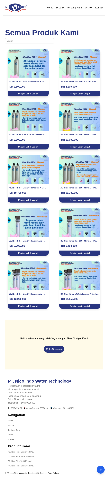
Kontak (99, 7)
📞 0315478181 (15, 408)
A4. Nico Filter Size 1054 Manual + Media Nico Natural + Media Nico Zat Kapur (22, 466)
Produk (60, 7)
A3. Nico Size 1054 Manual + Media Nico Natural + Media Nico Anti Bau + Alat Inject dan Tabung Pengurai (22, 461)
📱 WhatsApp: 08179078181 (36, 408)
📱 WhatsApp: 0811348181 (62, 408)
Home (50, 7)
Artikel (88, 7)
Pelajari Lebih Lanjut (28, 94)
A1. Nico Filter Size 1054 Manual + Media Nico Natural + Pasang (22, 452)
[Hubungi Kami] (101, 470)
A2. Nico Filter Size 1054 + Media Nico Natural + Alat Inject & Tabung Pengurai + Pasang (22, 456)
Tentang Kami (74, 7)
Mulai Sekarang (54, 349)
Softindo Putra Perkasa (49, 473)
